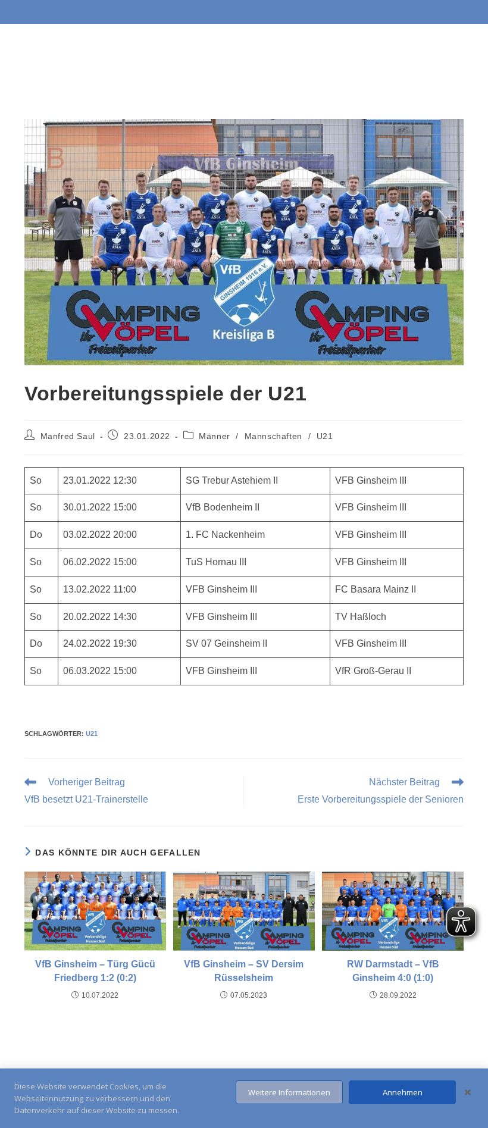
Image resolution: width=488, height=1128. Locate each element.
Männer (214, 436)
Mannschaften (273, 436)
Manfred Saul (67, 436)
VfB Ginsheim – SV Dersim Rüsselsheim (244, 970)
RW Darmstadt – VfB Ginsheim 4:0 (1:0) (393, 970)
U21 (325, 436)
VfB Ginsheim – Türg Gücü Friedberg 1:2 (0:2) (95, 970)
